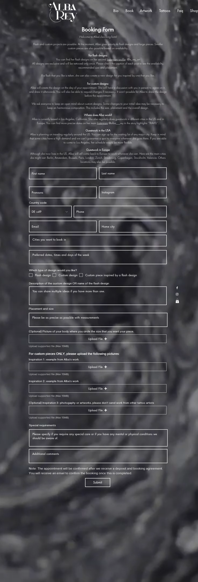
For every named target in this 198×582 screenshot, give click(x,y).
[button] (177, 301)
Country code (38, 202)
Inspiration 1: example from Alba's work (54, 359)
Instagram (102, 123)
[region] (116, 11)
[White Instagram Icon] (177, 294)
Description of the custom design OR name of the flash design (69, 283)
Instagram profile (116, 59)
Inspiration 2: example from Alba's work (54, 381)
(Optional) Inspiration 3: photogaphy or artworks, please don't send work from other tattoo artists (91, 402)
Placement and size (41, 308)
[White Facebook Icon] (177, 288)
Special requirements (42, 425)
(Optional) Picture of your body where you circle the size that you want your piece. (81, 331)
